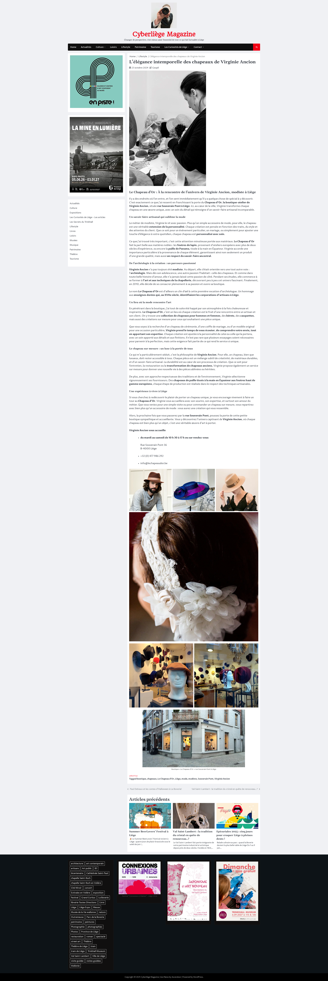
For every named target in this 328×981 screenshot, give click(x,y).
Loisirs (113, 47)
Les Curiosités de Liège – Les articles (87, 217)
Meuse (96, 907)
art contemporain (95, 863)
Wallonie (75, 965)
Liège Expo (84, 907)
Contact (198, 47)
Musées (73, 240)
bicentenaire (77, 873)
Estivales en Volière (80, 892)
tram (93, 946)
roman (89, 936)
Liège (178, 778)
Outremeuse (77, 917)
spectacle (100, 936)
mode (184, 778)
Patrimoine (140, 47)
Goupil (155, 67)
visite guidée (77, 961)
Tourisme (155, 47)
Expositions (75, 212)
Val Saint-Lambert (80, 956)
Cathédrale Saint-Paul (97, 873)
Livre (101, 902)
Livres (73, 231)
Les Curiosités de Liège (176, 47)
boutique (141, 778)
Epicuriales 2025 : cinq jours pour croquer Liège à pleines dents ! (234, 835)
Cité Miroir (76, 888)
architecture (77, 863)
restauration (77, 936)
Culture (100, 47)
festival (74, 897)
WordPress (198, 977)
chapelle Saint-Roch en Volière (86, 883)
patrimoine (76, 922)
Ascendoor (176, 977)
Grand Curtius (88, 897)
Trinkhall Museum (96, 951)
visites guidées (93, 961)
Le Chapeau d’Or (166, 778)
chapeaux (152, 778)
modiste (192, 778)
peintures (89, 922)
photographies (95, 927)
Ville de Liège (98, 956)
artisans (75, 868)
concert (88, 888)
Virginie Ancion (222, 778)
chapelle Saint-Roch (81, 878)
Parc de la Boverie (95, 917)
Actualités (86, 47)
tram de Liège (78, 951)
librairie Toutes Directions (83, 902)
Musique (74, 245)
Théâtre (74, 254)
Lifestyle (125, 47)
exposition (98, 892)
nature (102, 912)
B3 (96, 868)
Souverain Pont (205, 778)
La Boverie (103, 897)
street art (75, 941)
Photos (74, 931)
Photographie (78, 927)
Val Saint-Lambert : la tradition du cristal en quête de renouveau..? (192, 835)
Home (73, 47)
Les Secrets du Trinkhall (81, 222)
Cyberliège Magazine (164, 34)
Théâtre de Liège (79, 946)
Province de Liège (89, 931)
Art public (87, 868)
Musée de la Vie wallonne (83, 912)
